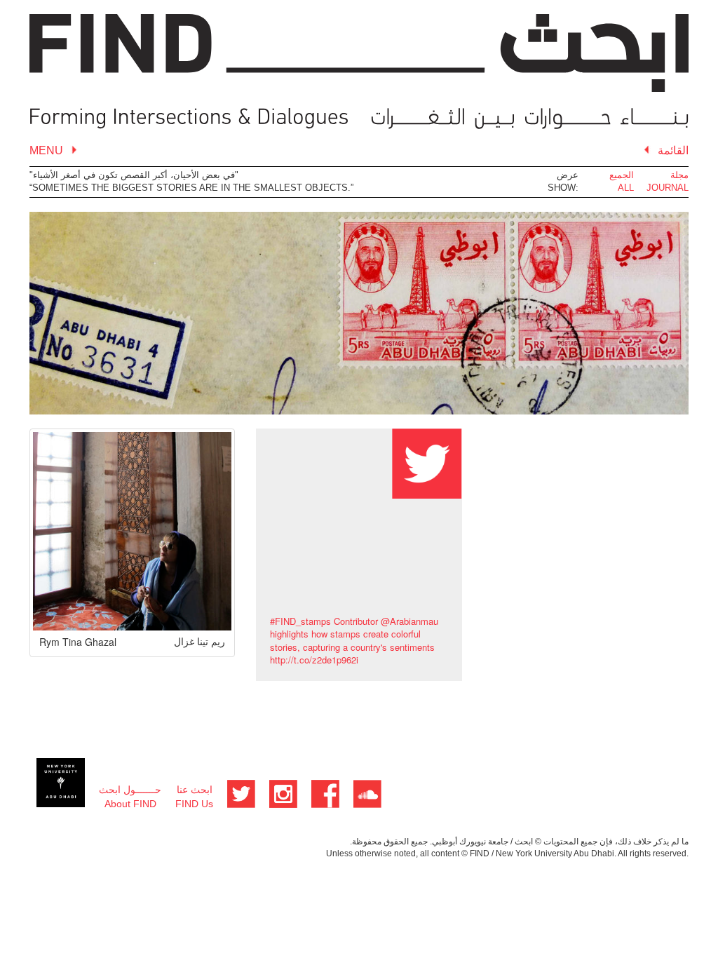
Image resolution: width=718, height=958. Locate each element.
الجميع (621, 175)
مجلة (679, 175)
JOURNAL (667, 187)
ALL (626, 187)
